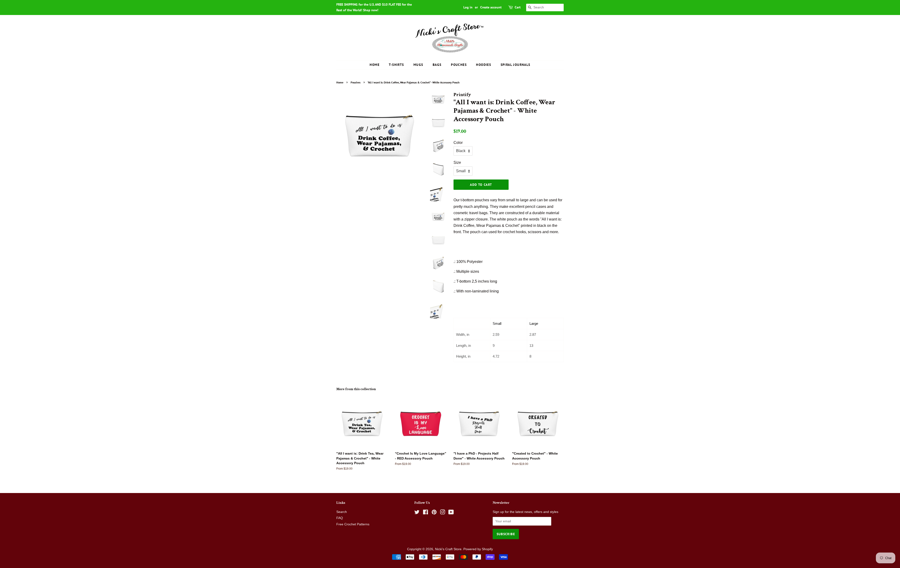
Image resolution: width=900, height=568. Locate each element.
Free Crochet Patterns (352, 524)
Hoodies (483, 65)
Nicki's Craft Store (448, 549)
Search (341, 512)
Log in (467, 7)
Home (374, 65)
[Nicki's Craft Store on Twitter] (417, 513)
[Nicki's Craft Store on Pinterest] (434, 513)
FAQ (339, 518)
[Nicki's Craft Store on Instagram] (442, 513)
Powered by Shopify (478, 549)
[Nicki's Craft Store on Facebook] (425, 513)
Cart (518, 7)
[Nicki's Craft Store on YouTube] (451, 513)
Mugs (418, 65)
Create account (491, 7)
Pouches (459, 65)
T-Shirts (396, 65)
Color (458, 143)
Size (457, 162)
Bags (437, 65)
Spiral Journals (515, 65)
